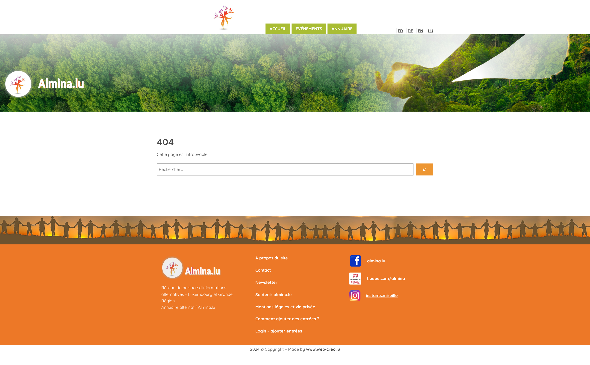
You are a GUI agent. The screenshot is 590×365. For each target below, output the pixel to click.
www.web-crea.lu (323, 349)
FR (400, 30)
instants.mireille (382, 295)
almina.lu (376, 261)
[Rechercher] (424, 169)
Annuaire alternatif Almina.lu (188, 307)
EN (420, 30)
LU (430, 30)
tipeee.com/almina (386, 278)
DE (410, 30)
